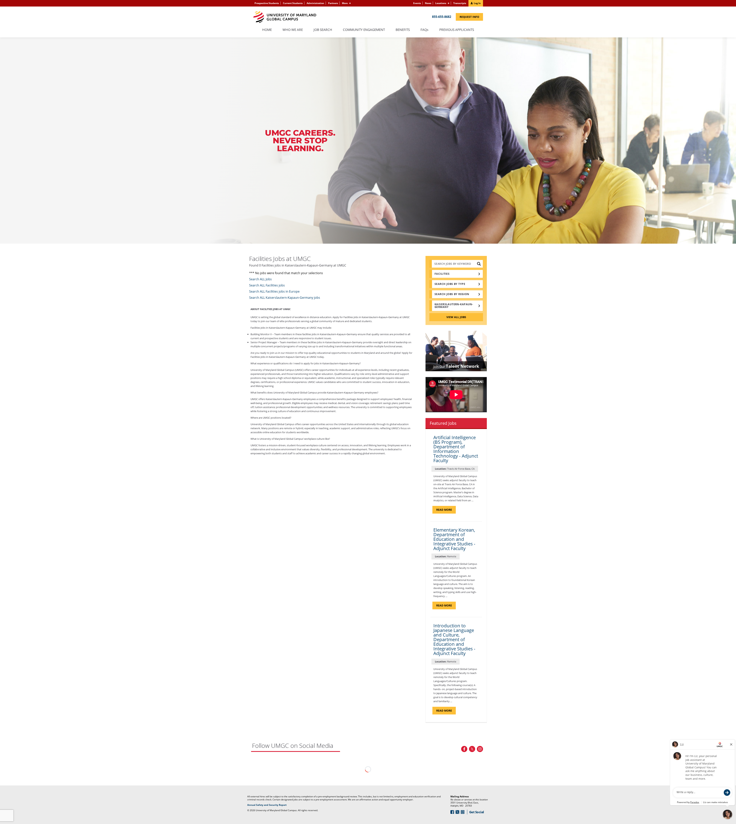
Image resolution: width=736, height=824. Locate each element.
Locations (440, 3)
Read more (446, 511)
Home (267, 30)
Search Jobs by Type (450, 284)
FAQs (425, 30)
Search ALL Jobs (260, 279)
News (428, 3)
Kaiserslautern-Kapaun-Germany (454, 305)
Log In (477, 3)
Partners (333, 3)
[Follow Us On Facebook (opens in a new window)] (464, 749)
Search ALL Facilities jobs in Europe (274, 291)
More (345, 3)
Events (417, 3)
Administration (315, 3)
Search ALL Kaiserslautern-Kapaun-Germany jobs (284, 297)
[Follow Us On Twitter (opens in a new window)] (472, 749)
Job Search (323, 30)
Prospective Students (267, 3)
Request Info (471, 18)
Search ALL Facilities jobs (267, 285)
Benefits (403, 30)
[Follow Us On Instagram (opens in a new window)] (480, 749)
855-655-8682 (441, 17)
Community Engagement (364, 30)
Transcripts (459, 3)
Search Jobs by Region (452, 294)
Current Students (293, 3)
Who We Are (293, 30)
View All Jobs (456, 317)
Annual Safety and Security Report (271, 805)
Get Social (476, 812)
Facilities (442, 273)
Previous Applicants (458, 31)
